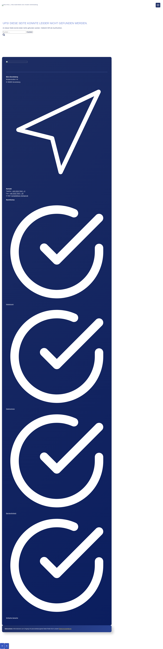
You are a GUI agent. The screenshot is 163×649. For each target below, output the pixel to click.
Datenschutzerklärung (65, 628)
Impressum (10, 304)
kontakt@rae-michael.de (19, 196)
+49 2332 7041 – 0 (18, 191)
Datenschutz (10, 409)
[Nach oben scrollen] (2, 646)
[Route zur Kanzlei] (56, 184)
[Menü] (158, 5)
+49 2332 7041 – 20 (16, 193)
